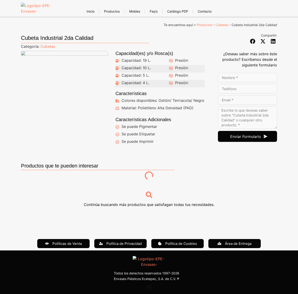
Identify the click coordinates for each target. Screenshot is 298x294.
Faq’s (154, 11)
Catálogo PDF (177, 11)
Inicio (91, 11)
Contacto (205, 11)
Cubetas (222, 25)
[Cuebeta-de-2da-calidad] (64, 94)
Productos (112, 11)
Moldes (134, 11)
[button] (253, 41)
